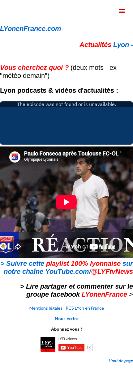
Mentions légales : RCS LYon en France (66, 308)
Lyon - (106, 45)
